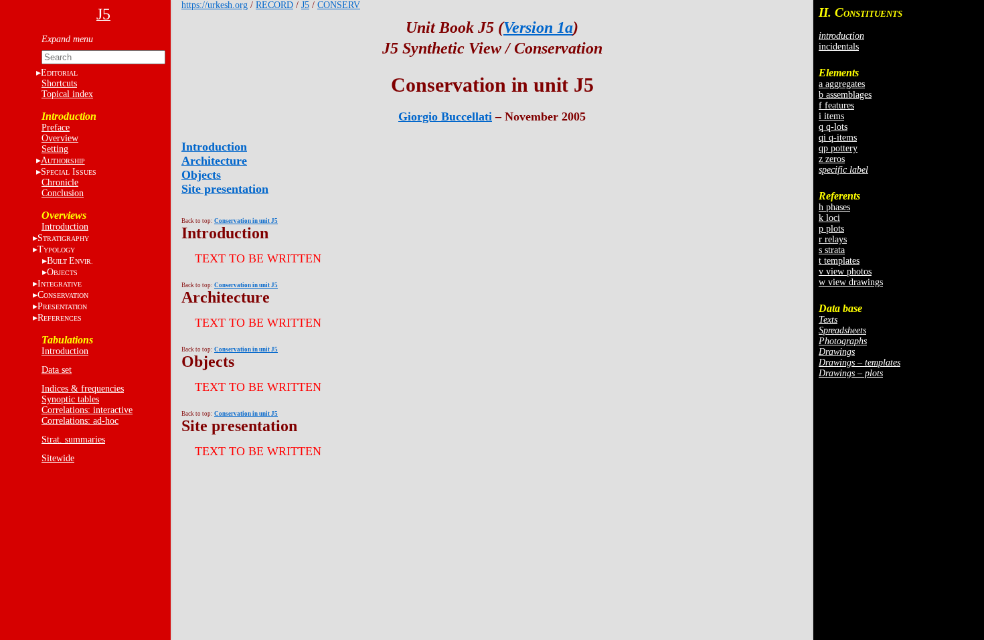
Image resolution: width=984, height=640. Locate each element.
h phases (834, 207)
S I (68, 172)
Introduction (65, 227)
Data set (57, 370)
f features (836, 105)
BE (70, 261)
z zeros (832, 159)
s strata (832, 250)
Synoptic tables (70, 399)
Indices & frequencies (83, 389)
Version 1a (538, 27)
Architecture (214, 160)
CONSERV (338, 5)
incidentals (839, 47)
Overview (60, 138)
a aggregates (842, 84)
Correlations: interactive (87, 410)
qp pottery (838, 148)
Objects (201, 174)
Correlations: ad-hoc (80, 421)
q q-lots (833, 127)
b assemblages (845, 95)
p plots (831, 229)
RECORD (274, 5)
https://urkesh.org (214, 5)
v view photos (845, 271)
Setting (55, 149)
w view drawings (851, 282)
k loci (829, 218)
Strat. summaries (73, 439)
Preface (56, 128)
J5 (305, 5)
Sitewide (58, 458)
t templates (839, 261)
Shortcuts (59, 83)
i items (831, 116)
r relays (833, 239)
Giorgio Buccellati (445, 116)
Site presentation (224, 188)
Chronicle (60, 182)
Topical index (67, 94)
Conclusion (63, 193)
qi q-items (838, 138)
